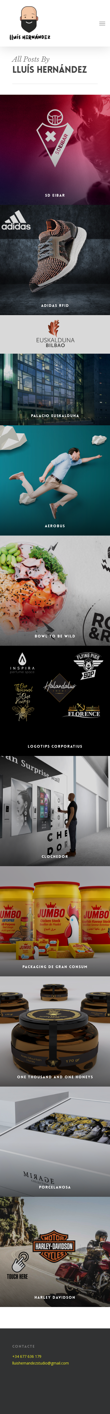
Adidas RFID (55, 305)
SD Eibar (55, 195)
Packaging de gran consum (55, 966)
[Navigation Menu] (102, 23)
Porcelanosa (55, 1187)
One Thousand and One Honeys (55, 1077)
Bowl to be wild (55, 636)
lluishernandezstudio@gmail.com (40, 1363)
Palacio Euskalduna (55, 415)
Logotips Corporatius (55, 746)
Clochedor (55, 856)
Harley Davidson (55, 1297)
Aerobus (55, 525)
